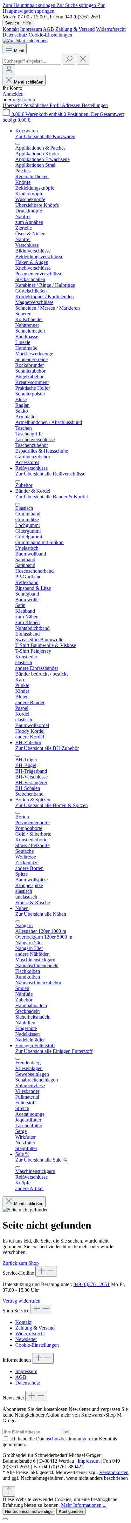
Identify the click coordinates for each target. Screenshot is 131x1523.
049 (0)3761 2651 (91, 1284)
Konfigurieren (71, 1511)
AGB (48, 29)
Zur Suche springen (77, 5)
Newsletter (26, 1339)
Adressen (72, 105)
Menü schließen (28, 82)
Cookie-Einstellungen (50, 34)
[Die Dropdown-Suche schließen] (83, 59)
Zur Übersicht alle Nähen (40, 914)
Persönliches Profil (42, 105)
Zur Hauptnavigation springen (54, 8)
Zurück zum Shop (21, 1263)
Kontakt (11, 29)
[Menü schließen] (17, 144)
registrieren (24, 99)
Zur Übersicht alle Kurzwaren (45, 136)
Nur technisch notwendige (28, 1511)
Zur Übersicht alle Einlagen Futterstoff (54, 1051)
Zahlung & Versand (75, 29)
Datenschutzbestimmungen (63, 1438)
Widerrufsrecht (111, 29)
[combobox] (32, 61)
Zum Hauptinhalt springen (30, 5)
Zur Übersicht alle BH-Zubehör (47, 748)
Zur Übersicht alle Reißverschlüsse (50, 473)
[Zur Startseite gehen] (25, 40)
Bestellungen (95, 105)
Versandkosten (113, 1472)
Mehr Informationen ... (84, 1505)
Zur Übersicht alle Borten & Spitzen (51, 805)
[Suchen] (69, 59)
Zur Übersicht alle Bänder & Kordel (51, 496)
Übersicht (13, 105)
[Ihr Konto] (9, 69)
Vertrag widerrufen (21, 1301)
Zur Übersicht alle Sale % (41, 1159)
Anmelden (13, 94)
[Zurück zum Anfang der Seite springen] (9, 1491)
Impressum (31, 29)
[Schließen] (5, 1519)
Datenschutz (15, 34)
